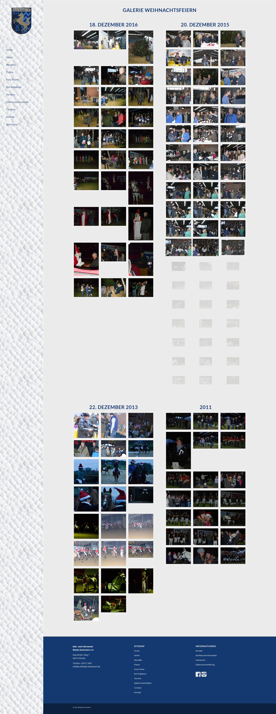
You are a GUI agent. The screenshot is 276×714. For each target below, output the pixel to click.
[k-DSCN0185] (141, 138)
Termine (137, 678)
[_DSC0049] (113, 581)
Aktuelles (138, 660)
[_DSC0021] (141, 499)
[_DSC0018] (86, 499)
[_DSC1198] (178, 171)
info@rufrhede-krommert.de (86, 666)
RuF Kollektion (140, 674)
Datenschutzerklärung (205, 664)
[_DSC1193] (233, 133)
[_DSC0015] (86, 471)
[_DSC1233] (233, 323)
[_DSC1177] (205, 57)
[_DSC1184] (233, 95)
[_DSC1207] (178, 228)
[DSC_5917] (205, 536)
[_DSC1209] (233, 228)
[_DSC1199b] (205, 171)
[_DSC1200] (233, 171)
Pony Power (139, 669)
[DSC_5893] (233, 479)
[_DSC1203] (233, 190)
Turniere (137, 687)
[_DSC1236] (233, 342)
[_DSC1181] (233, 76)
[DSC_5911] (233, 517)
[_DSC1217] (233, 266)
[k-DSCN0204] (86, 287)
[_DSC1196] (205, 152)
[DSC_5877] (178, 450)
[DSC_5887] (178, 479)
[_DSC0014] (141, 448)
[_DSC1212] (233, 247)
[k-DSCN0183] (113, 138)
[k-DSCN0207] (141, 287)
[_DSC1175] (233, 38)
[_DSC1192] (205, 133)
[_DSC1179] (178, 76)
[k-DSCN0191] (141, 159)
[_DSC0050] (141, 581)
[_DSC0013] (113, 448)
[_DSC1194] (178, 152)
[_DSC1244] (233, 380)
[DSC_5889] (205, 479)
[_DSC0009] (113, 425)
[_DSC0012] (86, 448)
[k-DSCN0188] (113, 159)
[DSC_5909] (205, 517)
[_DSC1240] (233, 361)
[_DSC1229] (205, 304)
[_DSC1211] (205, 247)
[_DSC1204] (178, 209)
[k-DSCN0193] (86, 188)
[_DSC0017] (141, 471)
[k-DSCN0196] (141, 188)
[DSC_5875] (233, 421)
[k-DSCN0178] (141, 96)
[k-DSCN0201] (86, 259)
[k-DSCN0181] (141, 117)
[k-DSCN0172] (86, 75)
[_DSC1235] (205, 342)
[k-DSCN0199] (113, 223)
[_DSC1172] (205, 38)
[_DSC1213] (178, 266)
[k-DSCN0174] (141, 75)
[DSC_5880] (233, 450)
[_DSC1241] (178, 380)
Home (136, 650)
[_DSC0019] (113, 499)
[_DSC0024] (86, 526)
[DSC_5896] (205, 498)
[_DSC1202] (205, 190)
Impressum (200, 660)
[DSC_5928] (178, 555)
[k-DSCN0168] (113, 47)
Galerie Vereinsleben (143, 683)
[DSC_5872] (178, 421)
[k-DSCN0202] (113, 259)
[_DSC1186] (205, 114)
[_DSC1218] (178, 285)
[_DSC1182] (178, 95)
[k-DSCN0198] (86, 223)
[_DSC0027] (113, 526)
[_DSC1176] (178, 57)
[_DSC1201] (178, 190)
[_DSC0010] (141, 425)
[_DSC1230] (233, 304)
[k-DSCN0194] (113, 188)
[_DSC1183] (205, 95)
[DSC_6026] (233, 555)
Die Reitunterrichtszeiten (206, 655)
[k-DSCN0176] (113, 96)
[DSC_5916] (178, 536)
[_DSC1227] (178, 304)
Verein (137, 655)
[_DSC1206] (233, 209)
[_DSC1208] (205, 228)
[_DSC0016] (113, 471)
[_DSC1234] (178, 342)
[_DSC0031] (141, 526)
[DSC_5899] (233, 498)
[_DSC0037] (113, 553)
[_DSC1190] (233, 114)
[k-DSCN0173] (113, 75)
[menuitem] (22, 50)
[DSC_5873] (205, 421)
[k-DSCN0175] (86, 96)
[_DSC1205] (205, 209)
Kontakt (137, 692)
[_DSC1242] (205, 380)
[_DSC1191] (178, 133)
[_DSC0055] (86, 608)
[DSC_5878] (205, 450)
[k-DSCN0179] (86, 117)
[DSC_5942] (205, 555)
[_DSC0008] (86, 425)
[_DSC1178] (233, 57)
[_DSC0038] (141, 553)
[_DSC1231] (178, 323)
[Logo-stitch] (21, 21)
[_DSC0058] (113, 608)
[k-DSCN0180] (113, 117)
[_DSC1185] (178, 114)
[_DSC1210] (178, 247)
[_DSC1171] (178, 38)
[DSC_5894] (178, 498)
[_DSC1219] (205, 285)
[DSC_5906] (178, 517)
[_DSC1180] (205, 76)
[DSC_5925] (233, 536)
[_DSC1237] (178, 361)
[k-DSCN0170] (141, 47)
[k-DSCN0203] (141, 259)
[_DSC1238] (205, 361)
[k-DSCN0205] (113, 287)
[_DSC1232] (205, 323)
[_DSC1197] (233, 152)
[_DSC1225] (233, 285)
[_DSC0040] (86, 581)
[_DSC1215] (205, 266)
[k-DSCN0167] (86, 47)
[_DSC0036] (86, 553)
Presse (137, 664)
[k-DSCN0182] (86, 138)
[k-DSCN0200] (141, 223)
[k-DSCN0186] (86, 159)
